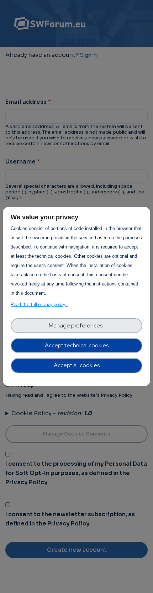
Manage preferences (77, 325)
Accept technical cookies (77, 345)
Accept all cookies (77, 365)
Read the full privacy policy (39, 304)
